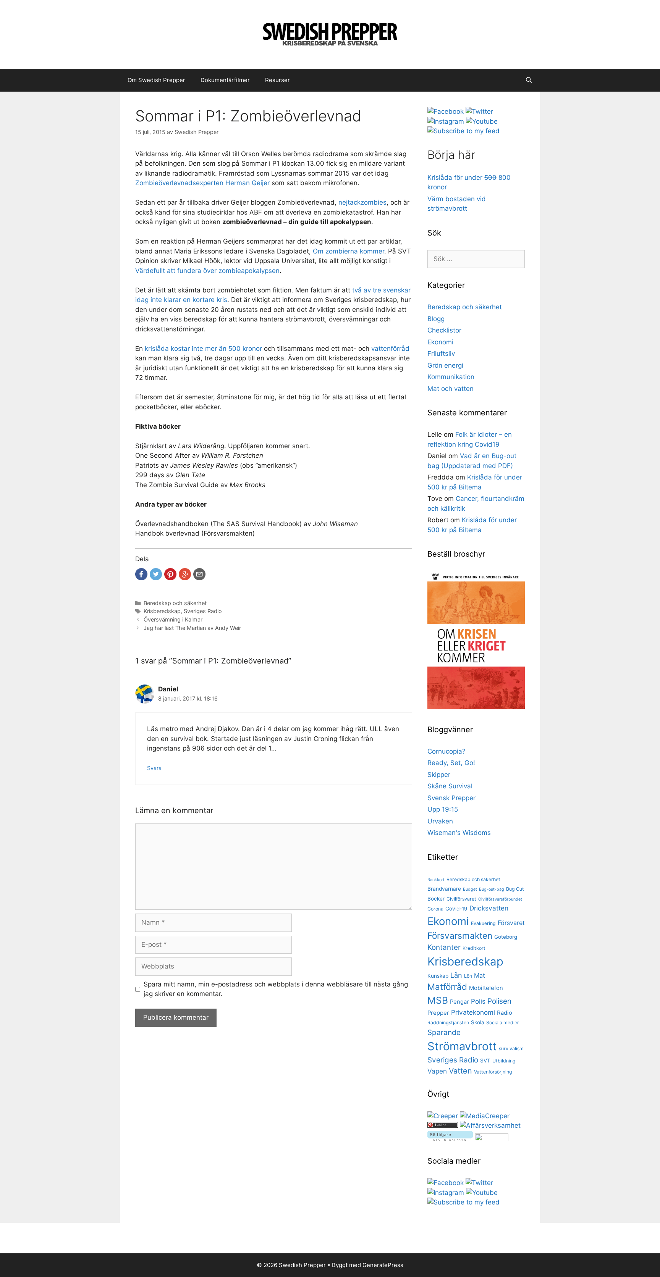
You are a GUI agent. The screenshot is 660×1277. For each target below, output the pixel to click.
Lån (456, 975)
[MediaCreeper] (485, 1116)
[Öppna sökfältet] (529, 80)
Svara (154, 768)
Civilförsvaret (461, 899)
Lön (468, 976)
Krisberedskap (162, 611)
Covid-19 (456, 909)
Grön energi (445, 365)
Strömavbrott (462, 1046)
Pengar (459, 1001)
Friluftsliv (441, 353)
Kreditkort (474, 948)
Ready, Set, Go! (451, 763)
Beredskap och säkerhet (175, 603)
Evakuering (483, 923)
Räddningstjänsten (448, 1022)
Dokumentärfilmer (225, 80)
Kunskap (437, 976)
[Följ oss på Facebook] (445, 111)
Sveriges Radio (203, 611)
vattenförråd (390, 348)
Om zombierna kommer (348, 251)
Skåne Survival (449, 786)
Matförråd (447, 987)
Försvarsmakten (459, 935)
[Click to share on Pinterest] (170, 574)
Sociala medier (502, 1022)
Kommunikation (450, 377)
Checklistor (444, 330)
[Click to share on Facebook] (141, 574)
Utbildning (504, 1061)
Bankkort (436, 879)
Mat (479, 975)
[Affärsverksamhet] (490, 1125)
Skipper (438, 774)
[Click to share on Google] (185, 574)
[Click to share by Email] (199, 574)
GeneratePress (382, 1265)
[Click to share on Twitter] (156, 574)
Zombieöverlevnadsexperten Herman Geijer (202, 183)
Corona (435, 909)
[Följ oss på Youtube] (482, 121)
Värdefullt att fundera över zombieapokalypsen (207, 270)
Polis (478, 1001)
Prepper (438, 1012)
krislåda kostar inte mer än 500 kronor (203, 348)
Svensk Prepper (451, 798)
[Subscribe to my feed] (463, 131)
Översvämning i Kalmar (173, 619)
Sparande (444, 1032)
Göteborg (505, 937)
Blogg (436, 319)
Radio (504, 1012)
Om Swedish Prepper (156, 80)
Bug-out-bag (491, 889)
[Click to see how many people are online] (442, 1125)
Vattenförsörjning (493, 1072)
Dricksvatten (488, 908)
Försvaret (511, 923)
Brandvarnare (444, 889)
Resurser (277, 80)
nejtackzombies (362, 202)
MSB (437, 1000)
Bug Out (515, 889)
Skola (477, 1022)
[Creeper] (442, 1116)
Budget (470, 889)
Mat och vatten (450, 388)
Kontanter (444, 947)
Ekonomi (440, 342)
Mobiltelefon (486, 988)
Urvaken (440, 821)
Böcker (436, 899)
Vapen (437, 1071)
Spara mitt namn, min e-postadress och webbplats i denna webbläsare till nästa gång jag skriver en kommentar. (276, 989)
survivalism (511, 1048)
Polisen (499, 1001)
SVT (485, 1060)
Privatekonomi (473, 1012)
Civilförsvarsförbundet (500, 899)
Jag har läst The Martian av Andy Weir (192, 628)
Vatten (460, 1070)
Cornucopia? (446, 751)
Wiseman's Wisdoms (459, 832)
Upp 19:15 (442, 809)
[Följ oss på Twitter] (479, 111)
